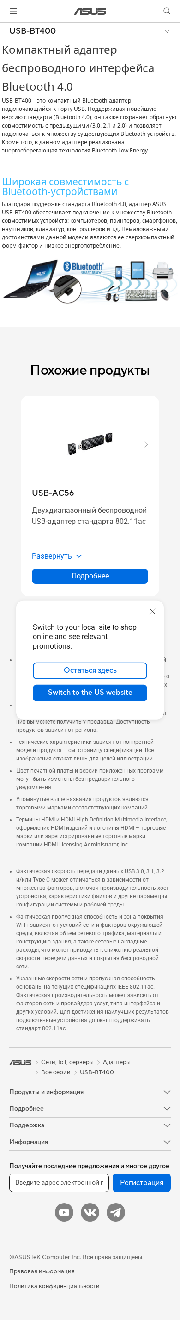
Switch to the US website (90, 692)
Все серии (56, 1072)
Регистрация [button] (141, 1182)
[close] (152, 611)
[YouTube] (64, 1212)
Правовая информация (42, 1271)
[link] (90, 11)
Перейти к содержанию (5, 28)
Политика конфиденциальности (54, 1286)
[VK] (90, 1212)
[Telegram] (116, 1212)
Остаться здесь (90, 670)
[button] (13, 11)
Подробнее (90, 576)
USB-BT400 (32, 31)
